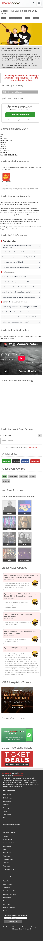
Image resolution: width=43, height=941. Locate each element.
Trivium (5, 818)
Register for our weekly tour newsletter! (15, 915)
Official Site (6, 461)
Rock (27, 18)
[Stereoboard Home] (11, 4)
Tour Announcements (10, 901)
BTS (4, 849)
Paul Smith (6, 866)
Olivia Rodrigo (8, 859)
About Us (6, 881)
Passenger (6, 808)
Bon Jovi (6, 863)
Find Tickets (4, 153)
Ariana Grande (7, 839)
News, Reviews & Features (11, 891)
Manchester (26, 927)
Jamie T (5, 811)
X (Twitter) (16, 461)
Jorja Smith (7, 814)
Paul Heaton (7, 856)
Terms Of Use (18, 786)
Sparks (36, 18)
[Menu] (39, 3)
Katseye (5, 836)
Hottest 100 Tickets (9, 869)
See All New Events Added (11, 824)
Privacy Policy (8, 786)
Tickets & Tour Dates (15, 18)
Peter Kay (6, 804)
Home (3, 18)
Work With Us (7, 884)
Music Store (35, 461)
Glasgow (15, 929)
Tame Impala (7, 801)
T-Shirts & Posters (9, 907)
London (18, 927)
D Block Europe (8, 798)
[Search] (33, 3)
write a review (33, 447)
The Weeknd (7, 846)
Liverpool (28, 929)
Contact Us (6, 887)
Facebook (25, 461)
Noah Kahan (7, 794)
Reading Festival (8, 843)
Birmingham (35, 927)
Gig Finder (6, 904)
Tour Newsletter (8, 911)
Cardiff (21, 929)
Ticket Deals (7, 897)
